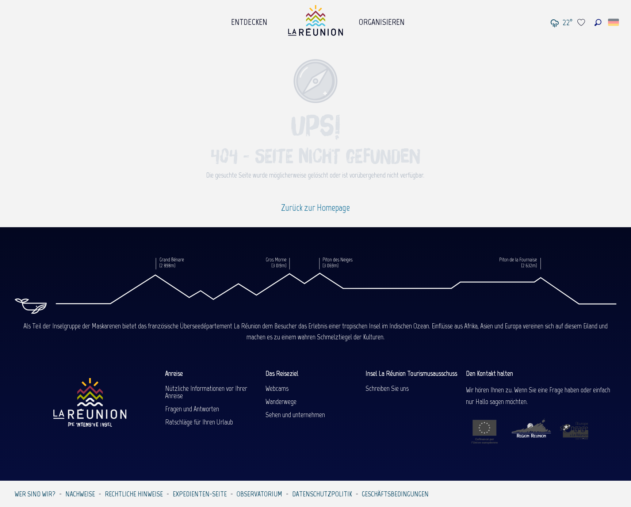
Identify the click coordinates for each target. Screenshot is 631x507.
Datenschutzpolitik (322, 494)
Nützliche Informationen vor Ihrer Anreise (206, 392)
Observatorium (259, 494)
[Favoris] (582, 22)
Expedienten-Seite (200, 494)
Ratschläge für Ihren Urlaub (199, 422)
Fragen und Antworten (192, 408)
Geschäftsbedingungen (395, 494)
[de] (614, 22)
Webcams (276, 388)
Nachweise (80, 494)
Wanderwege (281, 401)
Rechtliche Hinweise (134, 494)
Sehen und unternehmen (295, 414)
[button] (598, 22)
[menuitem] (249, 20)
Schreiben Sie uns (387, 388)
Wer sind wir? (35, 494)
